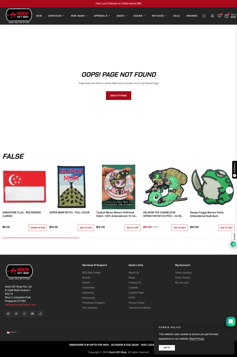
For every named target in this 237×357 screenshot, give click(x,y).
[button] (205, 16)
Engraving (88, 292)
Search (86, 282)
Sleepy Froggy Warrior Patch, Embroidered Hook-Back (207, 214)
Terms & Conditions (140, 307)
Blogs (132, 277)
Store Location (183, 272)
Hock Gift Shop (117, 352)
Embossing (88, 297)
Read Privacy (196, 338)
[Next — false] (229, 190)
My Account (182, 282)
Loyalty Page (136, 292)
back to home (118, 95)
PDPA (132, 297)
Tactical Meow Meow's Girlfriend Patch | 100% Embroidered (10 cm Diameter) (116, 214)
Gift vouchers (89, 307)
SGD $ (13, 332)
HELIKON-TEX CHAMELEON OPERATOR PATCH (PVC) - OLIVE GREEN (162, 214)
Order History (182, 277)
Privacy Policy (137, 302)
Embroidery (88, 287)
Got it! (167, 348)
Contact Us (135, 282)
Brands (86, 277)
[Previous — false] (7, 190)
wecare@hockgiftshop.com (20, 304)
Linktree (133, 287)
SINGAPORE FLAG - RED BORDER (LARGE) (21, 214)
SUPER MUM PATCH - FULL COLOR (69, 212)
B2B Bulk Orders (91, 272)
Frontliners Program (93, 302)
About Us (134, 272)
